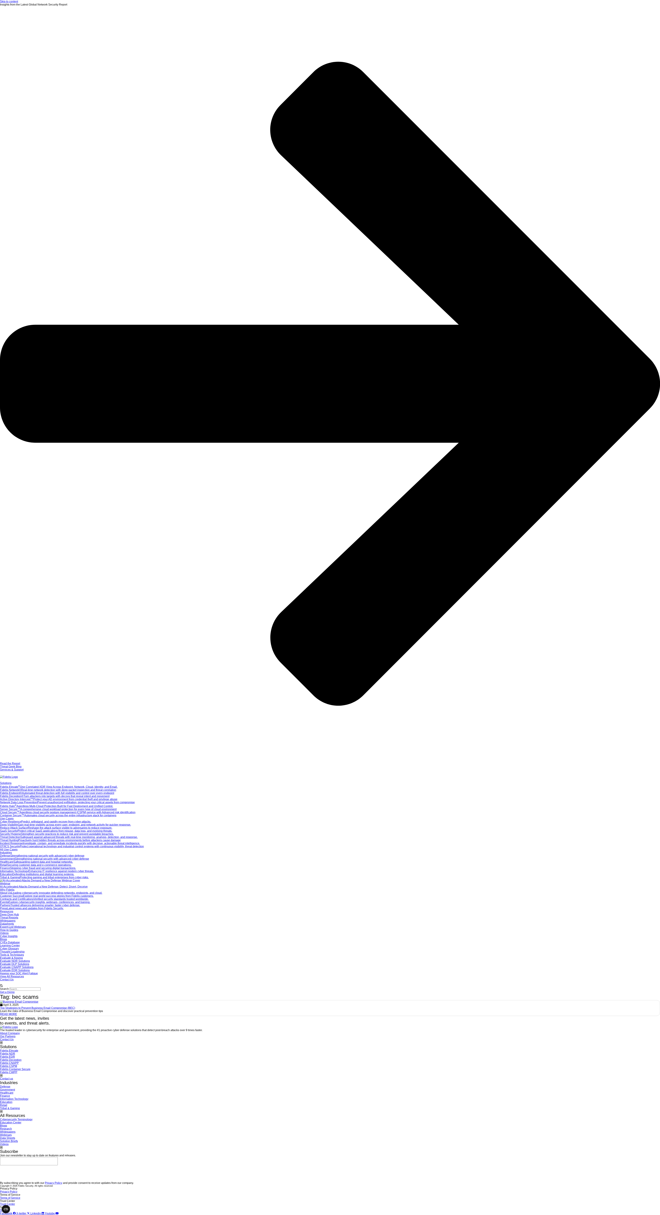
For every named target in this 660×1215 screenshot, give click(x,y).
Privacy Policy (53, 1182)
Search (4, 988)
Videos (4, 933)
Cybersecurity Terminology (16, 1119)
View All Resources (12, 976)
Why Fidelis (7, 889)
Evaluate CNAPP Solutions (17, 967)
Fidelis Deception (10, 1059)
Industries (6, 852)
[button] (330, 985)
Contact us (6, 1078)
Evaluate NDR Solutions (15, 961)
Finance (5, 1095)
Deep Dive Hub (9, 914)
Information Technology (14, 1098)
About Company (10, 1033)
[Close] (0, 983)
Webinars (6, 1134)
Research (6, 1128)
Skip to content (9, 1)
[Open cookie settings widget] (6, 1209)
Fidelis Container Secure (15, 1069)
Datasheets (7, 923)
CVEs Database (10, 942)
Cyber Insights (9, 936)
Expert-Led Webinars (13, 926)
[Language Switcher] (1, 773)
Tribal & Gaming (10, 1108)
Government (7, 1089)
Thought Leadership (12, 951)
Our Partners (7, 1036)
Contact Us (7, 979)
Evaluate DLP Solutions (14, 964)
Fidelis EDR (7, 1056)
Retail (3, 1105)
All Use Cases (9, 849)
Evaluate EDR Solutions (15, 970)
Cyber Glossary (9, 948)
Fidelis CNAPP (9, 1063)
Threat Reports (9, 917)
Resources (6, 911)
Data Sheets (7, 1138)
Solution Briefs (9, 1141)
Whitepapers (7, 920)
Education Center (10, 1122)
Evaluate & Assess (11, 957)
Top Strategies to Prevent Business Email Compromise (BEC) (37, 1007)
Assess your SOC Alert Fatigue (19, 973)
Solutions (6, 783)
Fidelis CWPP (8, 1072)
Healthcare (6, 1092)
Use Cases (7, 818)
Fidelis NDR (7, 1053)
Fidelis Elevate (9, 1050)
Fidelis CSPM (8, 1066)
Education (6, 1102)
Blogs (3, 939)
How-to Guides (9, 930)
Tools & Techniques (12, 954)
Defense (5, 1086)
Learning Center (10, 945)
